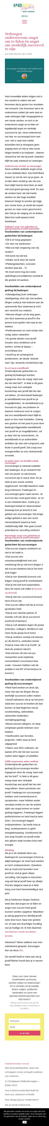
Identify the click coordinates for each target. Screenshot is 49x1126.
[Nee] (46, 1117)
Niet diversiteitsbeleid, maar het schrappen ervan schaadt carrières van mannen (24, 1072)
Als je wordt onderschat (17, 1105)
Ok (24, 1122)
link (21, 950)
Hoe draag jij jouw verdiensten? (22, 1099)
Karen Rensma (15, 54)
